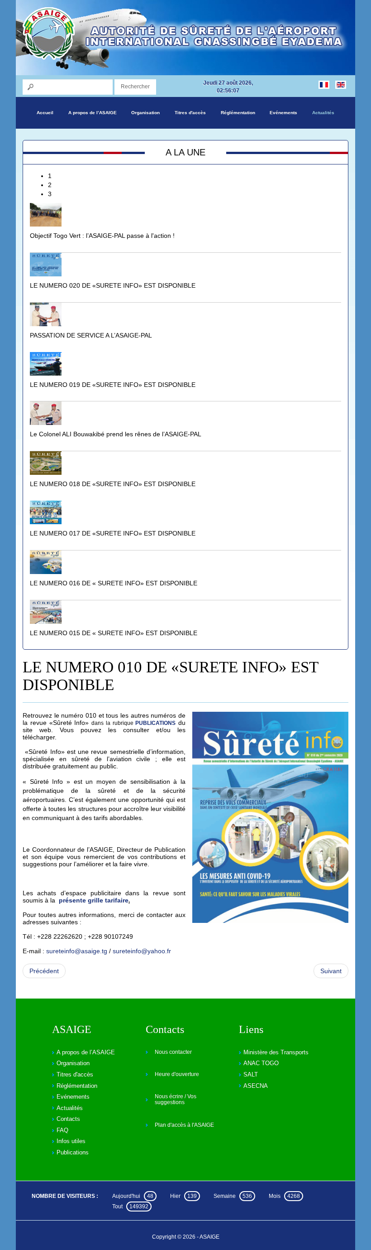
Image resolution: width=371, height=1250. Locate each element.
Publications (73, 1152)
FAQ (62, 1130)
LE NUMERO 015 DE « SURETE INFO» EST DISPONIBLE (113, 633)
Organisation (145, 112)
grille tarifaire (107, 900)
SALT (250, 1074)
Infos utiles (71, 1141)
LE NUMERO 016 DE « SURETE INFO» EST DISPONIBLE (113, 583)
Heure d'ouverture (177, 1074)
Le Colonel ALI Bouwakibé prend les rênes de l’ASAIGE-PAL (115, 434)
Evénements (283, 112)
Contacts (68, 1118)
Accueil (45, 112)
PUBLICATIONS (155, 723)
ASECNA (255, 1085)
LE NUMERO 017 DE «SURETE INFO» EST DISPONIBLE (112, 533)
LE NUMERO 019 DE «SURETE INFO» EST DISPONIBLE (112, 384)
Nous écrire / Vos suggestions (175, 1099)
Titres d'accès (190, 112)
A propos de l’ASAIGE (92, 112)
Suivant (331, 971)
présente (72, 900)
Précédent (44, 971)
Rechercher (135, 86)
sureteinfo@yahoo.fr (142, 951)
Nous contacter (173, 1052)
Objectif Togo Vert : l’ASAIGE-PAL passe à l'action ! (102, 235)
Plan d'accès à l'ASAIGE (184, 1125)
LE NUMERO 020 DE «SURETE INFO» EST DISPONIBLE (112, 285)
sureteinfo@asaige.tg (76, 951)
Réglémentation (238, 112)
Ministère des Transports (276, 1052)
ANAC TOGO (261, 1063)
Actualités (323, 112)
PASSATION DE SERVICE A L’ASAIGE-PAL (91, 335)
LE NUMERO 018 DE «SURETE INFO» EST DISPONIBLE (112, 483)
